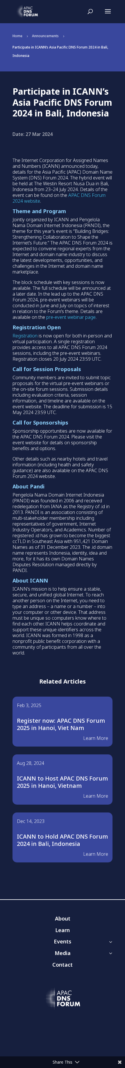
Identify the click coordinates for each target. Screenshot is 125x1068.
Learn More (95, 738)
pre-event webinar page (71, 317)
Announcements (45, 35)
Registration (25, 335)
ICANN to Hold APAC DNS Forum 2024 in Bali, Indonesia (62, 840)
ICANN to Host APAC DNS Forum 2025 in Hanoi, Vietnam (62, 782)
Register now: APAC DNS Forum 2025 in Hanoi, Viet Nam (61, 724)
